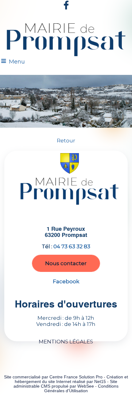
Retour (66, 140)
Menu (17, 61)
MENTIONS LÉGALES (66, 342)
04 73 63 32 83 (71, 246)
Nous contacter (66, 263)
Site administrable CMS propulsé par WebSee (65, 384)
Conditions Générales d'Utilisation (81, 388)
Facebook (66, 281)
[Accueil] (66, 38)
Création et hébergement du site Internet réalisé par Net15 (71, 379)
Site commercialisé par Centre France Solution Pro (53, 377)
